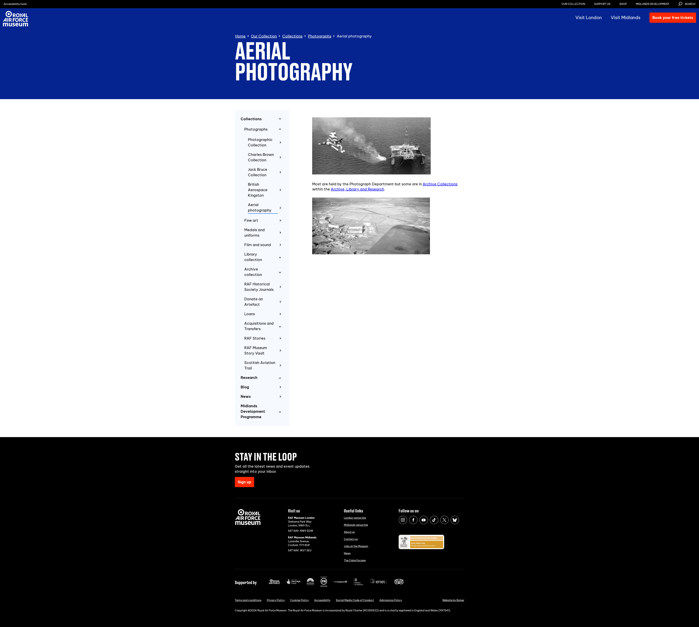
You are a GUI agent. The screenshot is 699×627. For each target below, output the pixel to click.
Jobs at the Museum (356, 546)
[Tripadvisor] (399, 583)
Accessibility (322, 600)
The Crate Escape (355, 560)
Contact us (351, 539)
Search (690, 4)
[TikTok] (434, 520)
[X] (444, 520)
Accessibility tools (15, 4)
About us (349, 532)
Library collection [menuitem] (253, 257)
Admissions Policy (390, 600)
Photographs (319, 36)
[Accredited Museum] (310, 584)
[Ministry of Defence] (358, 584)
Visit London (588, 17)
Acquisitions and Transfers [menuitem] (259, 326)
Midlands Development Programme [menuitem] (253, 411)
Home (240, 36)
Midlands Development (652, 4)
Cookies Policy (299, 600)
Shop (623, 4)
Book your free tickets (672, 17)
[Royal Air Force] (274, 583)
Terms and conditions (248, 600)
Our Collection (264, 36)
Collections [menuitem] (251, 119)
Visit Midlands (625, 17)
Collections (292, 36)
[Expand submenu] (280, 257)
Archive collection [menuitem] (253, 272)
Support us (602, 4)
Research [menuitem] (249, 377)
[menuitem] (265, 142)
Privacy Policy (276, 600)
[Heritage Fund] (293, 583)
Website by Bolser (453, 600)
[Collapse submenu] (280, 119)
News (347, 553)
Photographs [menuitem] (256, 129)
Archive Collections (440, 184)
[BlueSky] (455, 520)
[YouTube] (423, 520)
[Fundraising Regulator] (323, 586)
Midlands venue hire (356, 525)
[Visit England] (340, 582)
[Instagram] (403, 520)
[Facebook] (413, 520)
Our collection (573, 4)
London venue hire (355, 517)
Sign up (244, 482)
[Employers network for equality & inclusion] (378, 584)
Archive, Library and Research (357, 189)
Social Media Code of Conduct (355, 600)
